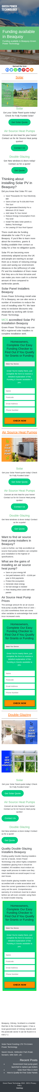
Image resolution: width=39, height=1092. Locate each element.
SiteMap (19, 1088)
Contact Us (19, 507)
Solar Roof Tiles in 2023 (27, 1070)
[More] (31, 70)
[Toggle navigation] (35, 5)
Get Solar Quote (20, 482)
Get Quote (19, 529)
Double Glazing (19, 156)
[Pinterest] (23, 70)
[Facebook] (7, 70)
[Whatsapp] (15, 70)
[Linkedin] (19, 70)
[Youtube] (27, 70)
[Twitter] (11, 70)
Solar (19, 108)
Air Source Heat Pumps (19, 131)
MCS (5, 319)
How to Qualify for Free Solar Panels (22, 1073)
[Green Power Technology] (9, 8)
